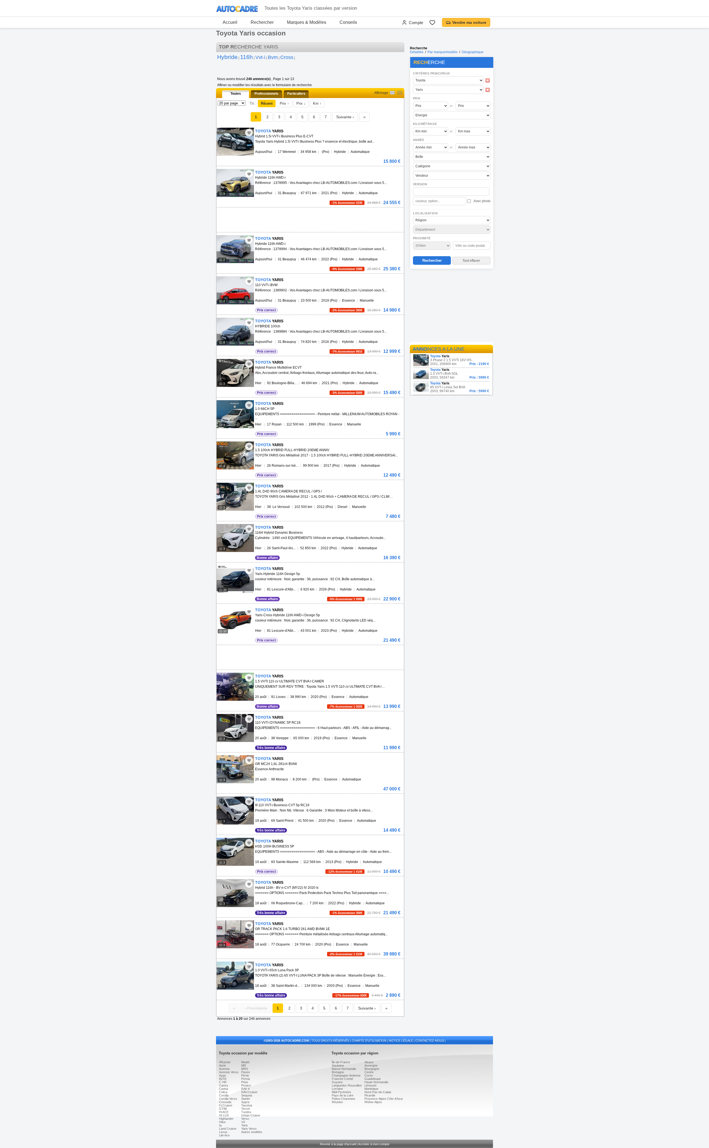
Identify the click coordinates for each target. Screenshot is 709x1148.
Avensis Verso (228, 1072)
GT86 (223, 1108)
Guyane (337, 1082)
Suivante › (345, 117)
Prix (416, 98)
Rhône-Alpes (373, 1102)
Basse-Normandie (344, 1068)
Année (418, 140)
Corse (368, 1075)
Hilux (222, 1122)
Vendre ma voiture (469, 22)
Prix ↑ (284, 103)
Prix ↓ (301, 103)
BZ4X (223, 1078)
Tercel (245, 1108)
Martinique (371, 1088)
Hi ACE (223, 1112)
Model (245, 1062)
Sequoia (246, 1095)
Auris (222, 1065)
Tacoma (246, 1105)
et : (452, 105)
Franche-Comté (342, 1078)
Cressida (225, 1102)
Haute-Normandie (376, 1082)
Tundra (246, 1112)
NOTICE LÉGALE (401, 1040)
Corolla (223, 1095)
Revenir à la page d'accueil (338, 1144)
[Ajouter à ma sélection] (249, 133)
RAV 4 (245, 1088)
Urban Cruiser (250, 1115)
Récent (267, 103)
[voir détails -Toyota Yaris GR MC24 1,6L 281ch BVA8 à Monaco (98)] (235, 769)
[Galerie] (399, 92)
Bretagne (338, 1072)
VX (243, 1122)
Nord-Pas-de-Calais (377, 1092)
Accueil (230, 22)
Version (420, 184)
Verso (245, 1118)
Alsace (369, 1062)
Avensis (224, 1068)
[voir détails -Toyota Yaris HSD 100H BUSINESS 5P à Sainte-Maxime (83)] (235, 852)
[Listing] (392, 92)
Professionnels (266, 94)
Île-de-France (341, 1062)
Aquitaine (338, 1065)
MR (243, 1065)
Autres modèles (251, 1132)
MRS (244, 1068)
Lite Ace (224, 1135)
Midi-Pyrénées (341, 1092)
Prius (244, 1082)
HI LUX (224, 1115)
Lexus (223, 1132)
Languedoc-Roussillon (347, 1085)
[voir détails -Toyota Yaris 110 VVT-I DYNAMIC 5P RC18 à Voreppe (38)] (235, 728)
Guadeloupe (372, 1078)
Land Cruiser (228, 1128)
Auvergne (370, 1065)
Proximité (422, 238)
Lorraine (337, 1088)
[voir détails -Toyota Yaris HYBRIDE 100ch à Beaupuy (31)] (235, 332)
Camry (223, 1085)
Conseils (348, 22)
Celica (223, 1092)
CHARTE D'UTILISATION (369, 1040)
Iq (220, 1125)
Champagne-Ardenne (346, 1075)
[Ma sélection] (432, 22)
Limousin (370, 1085)
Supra (245, 1102)
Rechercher (262, 22)
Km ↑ (317, 103)
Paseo (245, 1072)
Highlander (226, 1118)
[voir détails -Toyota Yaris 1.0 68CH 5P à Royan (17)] (235, 414)
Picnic (245, 1075)
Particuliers (296, 94)
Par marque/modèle (443, 52)
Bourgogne (371, 1068)
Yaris (244, 1125)
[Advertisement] (451, 306)
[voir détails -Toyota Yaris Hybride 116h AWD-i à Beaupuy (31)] (235, 183)
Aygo (222, 1075)
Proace (246, 1085)
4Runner (225, 1062)
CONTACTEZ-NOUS (429, 1040)
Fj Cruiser (225, 1105)
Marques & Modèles (306, 22)
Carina (223, 1088)
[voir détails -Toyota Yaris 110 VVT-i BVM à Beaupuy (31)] (235, 290)
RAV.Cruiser (249, 1092)
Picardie (369, 1095)
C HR (223, 1082)
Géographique (473, 52)
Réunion (337, 1102)
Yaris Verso (248, 1128)
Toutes (235, 94)
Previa (245, 1078)
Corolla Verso (228, 1098)
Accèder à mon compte (373, 1144)
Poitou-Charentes (343, 1098)
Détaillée (416, 52)
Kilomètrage (425, 123)
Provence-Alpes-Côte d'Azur (383, 1098)
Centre (369, 1072)
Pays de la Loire (342, 1095)
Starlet (245, 1098)
